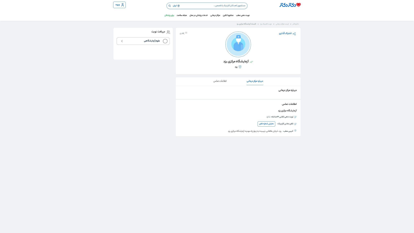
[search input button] (169, 5)
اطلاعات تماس (220, 81)
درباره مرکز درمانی (255, 81)
